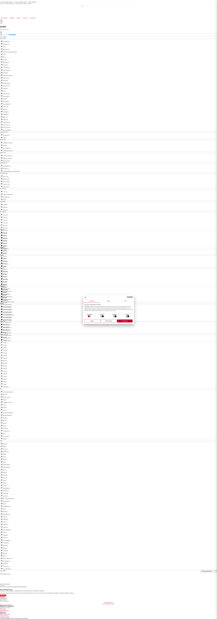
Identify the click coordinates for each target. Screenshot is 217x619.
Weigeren (92, 320)
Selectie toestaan (108, 320)
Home (1, 29)
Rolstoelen (12, 18)
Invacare (4, 29)
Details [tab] (108, 301)
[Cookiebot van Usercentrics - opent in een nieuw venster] (128, 297)
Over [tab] (125, 301)
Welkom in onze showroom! (6, 605)
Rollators (18, 18)
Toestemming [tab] (91, 301)
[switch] (102, 316)
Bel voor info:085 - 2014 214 (108, 603)
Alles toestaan (125, 320)
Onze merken (32, 18)
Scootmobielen (4, 18)
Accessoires (25, 18)
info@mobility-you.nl (108, 602)
